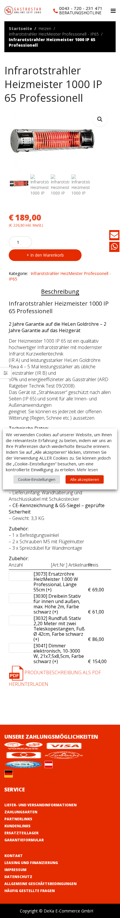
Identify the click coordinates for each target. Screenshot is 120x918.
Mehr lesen (87, 469)
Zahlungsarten (20, 812)
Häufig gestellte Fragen (29, 890)
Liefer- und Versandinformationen (40, 805)
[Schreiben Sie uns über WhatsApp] (114, 247)
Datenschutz (18, 876)
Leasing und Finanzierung (31, 862)
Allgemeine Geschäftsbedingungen (40, 883)
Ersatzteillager (21, 833)
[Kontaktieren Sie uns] (114, 236)
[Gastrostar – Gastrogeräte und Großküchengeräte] (23, 10)
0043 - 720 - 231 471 (81, 8)
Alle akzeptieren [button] (84, 479)
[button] (100, 119)
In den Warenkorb (47, 255)
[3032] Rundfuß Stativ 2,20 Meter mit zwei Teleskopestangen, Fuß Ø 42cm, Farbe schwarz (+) (59, 629)
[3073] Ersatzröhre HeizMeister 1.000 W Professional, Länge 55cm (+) (59, 581)
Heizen (44, 28)
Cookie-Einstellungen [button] (36, 479)
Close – (5, 374)
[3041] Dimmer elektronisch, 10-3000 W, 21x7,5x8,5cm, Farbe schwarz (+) (59, 653)
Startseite (20, 28)
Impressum (15, 869)
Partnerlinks (18, 819)
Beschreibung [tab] (60, 291)
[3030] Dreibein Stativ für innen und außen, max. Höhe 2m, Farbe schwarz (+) (59, 603)
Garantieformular (24, 840)
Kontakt (13, 855)
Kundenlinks (17, 826)
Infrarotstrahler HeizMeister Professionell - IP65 (54, 34)
